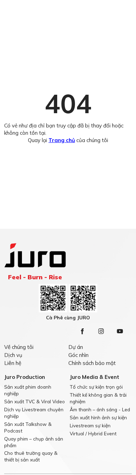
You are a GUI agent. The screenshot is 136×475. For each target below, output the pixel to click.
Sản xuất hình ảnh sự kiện (98, 417)
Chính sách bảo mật (92, 363)
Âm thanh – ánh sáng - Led (100, 409)
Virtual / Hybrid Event (93, 433)
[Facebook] (82, 331)
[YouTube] (120, 331)
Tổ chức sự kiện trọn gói (96, 387)
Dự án (75, 347)
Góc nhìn (78, 355)
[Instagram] (101, 331)
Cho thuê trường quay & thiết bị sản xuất (31, 456)
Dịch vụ (13, 355)
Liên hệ (12, 363)
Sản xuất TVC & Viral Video (34, 401)
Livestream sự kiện (90, 425)
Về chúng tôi (18, 347)
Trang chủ (61, 140)
